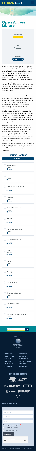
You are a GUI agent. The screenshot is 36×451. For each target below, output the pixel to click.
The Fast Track (23, 356)
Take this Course (18, 59)
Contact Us (8, 359)
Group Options (9, 356)
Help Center (8, 361)
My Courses (8, 366)
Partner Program (25, 361)
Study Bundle (23, 359)
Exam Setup (8, 354)
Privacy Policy (23, 364)
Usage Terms (23, 366)
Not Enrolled (18, 37)
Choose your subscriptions (11, 425)
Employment (23, 354)
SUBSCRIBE (8, 434)
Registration (9, 364)
